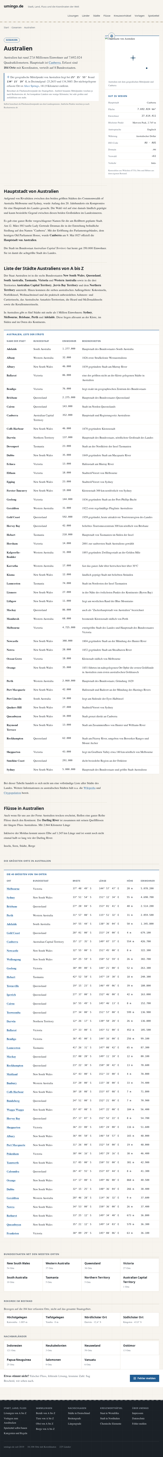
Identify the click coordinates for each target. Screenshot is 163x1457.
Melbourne (13, 889)
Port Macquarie (16, 1145)
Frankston (13, 1233)
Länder (86, 15)
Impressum (137, 1413)
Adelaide (12, 924)
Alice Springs (31, 86)
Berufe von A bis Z (45, 1413)
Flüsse (106, 15)
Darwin (11, 1021)
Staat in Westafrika (109, 1413)
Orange (11, 1180)
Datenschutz (138, 1418)
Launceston (13, 1048)
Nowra (10, 1207)
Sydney (11, 897)
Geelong (11, 968)
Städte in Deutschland (79, 1413)
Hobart (11, 977)
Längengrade (74, 1423)
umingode (13, 6)
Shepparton (13, 1127)
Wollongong (14, 959)
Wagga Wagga (15, 1110)
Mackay (11, 1057)
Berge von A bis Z (45, 1428)
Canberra (55, 62)
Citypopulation (12, 793)
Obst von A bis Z (44, 1423)
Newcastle (12, 951)
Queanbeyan (14, 1224)
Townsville (13, 986)
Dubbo (10, 1189)
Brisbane (12, 906)
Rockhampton (15, 1065)
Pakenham (13, 1154)
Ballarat (12, 1030)
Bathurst (12, 1216)
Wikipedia (90, 788)
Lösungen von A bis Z (15, 1413)
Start (6, 27)
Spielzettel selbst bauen (15, 1427)
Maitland (12, 1074)
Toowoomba (14, 1012)
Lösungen (73, 15)
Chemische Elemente (110, 1423)
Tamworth (13, 1163)
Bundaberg (13, 1101)
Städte (96, 15)
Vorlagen (140, 15)
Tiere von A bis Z (45, 1418)
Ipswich (11, 995)
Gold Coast (13, 933)
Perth (10, 915)
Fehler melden (147, 1378)
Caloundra (13, 1171)
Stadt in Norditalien (110, 1418)
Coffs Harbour (15, 1092)
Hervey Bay (13, 1118)
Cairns (11, 1004)
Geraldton (13, 1198)
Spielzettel (153, 15)
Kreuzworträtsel (122, 15)
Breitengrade (74, 1418)
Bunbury (12, 1083)
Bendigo (11, 1039)
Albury (11, 1136)
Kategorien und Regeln (15, 1433)
